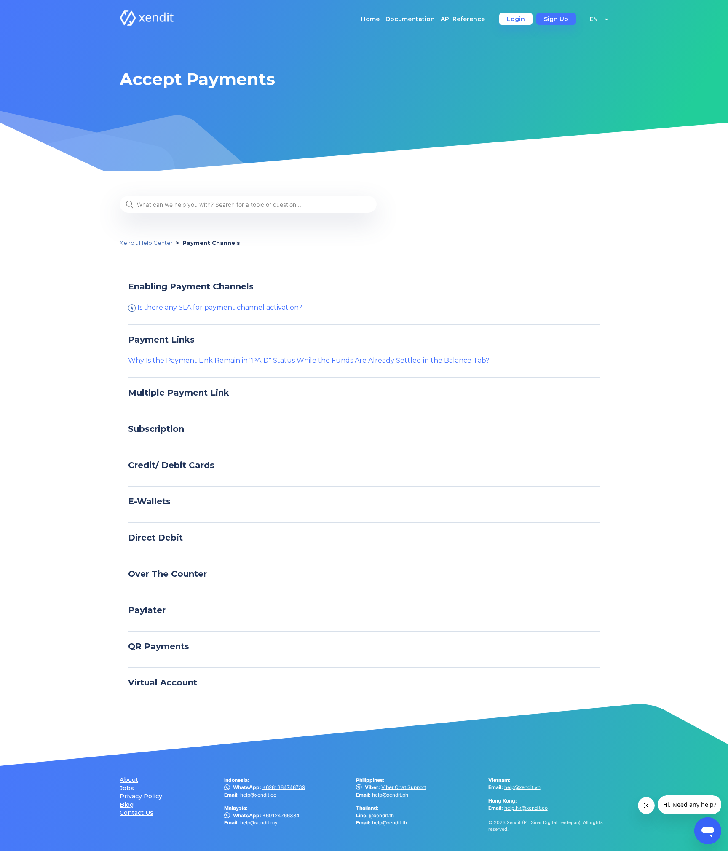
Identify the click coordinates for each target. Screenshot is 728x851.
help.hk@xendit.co (526, 808)
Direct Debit (155, 538)
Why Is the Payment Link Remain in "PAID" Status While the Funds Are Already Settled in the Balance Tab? (309, 360)
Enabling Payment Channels (191, 286)
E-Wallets (149, 501)
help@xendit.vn (522, 787)
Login (516, 19)
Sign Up (556, 19)
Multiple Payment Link (178, 393)
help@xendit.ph (390, 795)
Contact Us (136, 812)
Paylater (147, 610)
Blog (127, 804)
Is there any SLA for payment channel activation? (219, 307)
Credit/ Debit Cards (171, 465)
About (129, 780)
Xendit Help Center (146, 242)
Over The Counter (167, 574)
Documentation (410, 19)
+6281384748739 (283, 787)
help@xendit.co (258, 795)
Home (370, 19)
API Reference (463, 19)
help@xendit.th (389, 822)
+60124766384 (281, 815)
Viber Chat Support (403, 787)
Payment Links (161, 340)
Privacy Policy (141, 796)
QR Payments (158, 646)
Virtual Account (162, 682)
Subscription (156, 429)
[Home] (147, 23)
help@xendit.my (259, 822)
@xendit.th (381, 815)
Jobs (127, 788)
